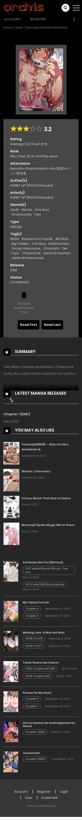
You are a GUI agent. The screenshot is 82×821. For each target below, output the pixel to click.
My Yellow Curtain (36, 602)
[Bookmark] (24, 296)
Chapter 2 (31, 706)
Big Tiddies (20, 243)
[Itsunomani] (10, 761)
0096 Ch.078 (33, 638)
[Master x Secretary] (11, 480)
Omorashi (51, 248)
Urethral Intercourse (28, 258)
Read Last (52, 324)
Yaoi (37, 214)
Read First (28, 324)
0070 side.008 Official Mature (44, 584)
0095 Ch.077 (33, 646)
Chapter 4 (31, 608)
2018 (13, 270)
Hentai (26, 209)
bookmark (49, 797)
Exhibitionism (59, 243)
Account (12, 19)
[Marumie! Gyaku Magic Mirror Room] (11, 533)
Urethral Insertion (57, 253)
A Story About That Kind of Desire (46, 498)
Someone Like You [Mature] (43, 562)
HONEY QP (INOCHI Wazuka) (31, 185)
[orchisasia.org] (23, 7)
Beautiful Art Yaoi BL (37, 239)
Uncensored (21, 214)
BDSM (14, 239)
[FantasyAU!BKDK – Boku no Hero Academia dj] (11, 453)
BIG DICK (62, 239)
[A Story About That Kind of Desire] (11, 506)
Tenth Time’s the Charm (41, 663)
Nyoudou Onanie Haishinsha (46, 27)
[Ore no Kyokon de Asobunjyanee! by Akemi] (10, 731)
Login (64, 791)
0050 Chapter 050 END (40, 668)
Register (38, 19)
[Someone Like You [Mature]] (10, 571)
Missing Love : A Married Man (43, 632)
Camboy (39, 243)
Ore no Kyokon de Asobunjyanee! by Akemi (49, 724)
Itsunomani (31, 753)
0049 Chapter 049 (37, 676)
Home (8, 27)
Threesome (31, 253)
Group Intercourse (26, 248)
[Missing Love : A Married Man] (10, 641)
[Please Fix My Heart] (10, 701)
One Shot (42, 209)
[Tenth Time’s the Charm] (10, 671)
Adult (19, 27)
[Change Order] (11, 400)
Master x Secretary (36, 471)
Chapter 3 (31, 616)
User (28, 797)
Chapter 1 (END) (16, 414)
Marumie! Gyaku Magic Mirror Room (48, 525)
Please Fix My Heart (37, 693)
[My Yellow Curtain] (10, 611)
